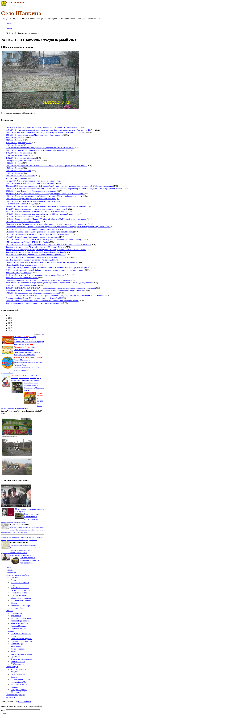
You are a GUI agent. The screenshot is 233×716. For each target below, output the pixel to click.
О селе (13, 580)
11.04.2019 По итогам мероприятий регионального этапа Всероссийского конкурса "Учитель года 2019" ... (50, 129)
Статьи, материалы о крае (21, 654)
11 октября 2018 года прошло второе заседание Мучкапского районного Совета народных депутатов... (48, 267)
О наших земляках (18, 595)
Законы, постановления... (21, 659)
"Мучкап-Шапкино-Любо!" (22, 360)
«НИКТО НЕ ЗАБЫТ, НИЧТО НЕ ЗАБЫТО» (20, 588)
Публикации (11, 572)
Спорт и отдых (12, 666)
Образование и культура (21, 597)
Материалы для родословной (17, 644)
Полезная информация (15, 694)
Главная (9, 23)
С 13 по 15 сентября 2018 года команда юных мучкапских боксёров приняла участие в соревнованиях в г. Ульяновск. (55, 295)
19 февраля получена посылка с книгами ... (24, 160)
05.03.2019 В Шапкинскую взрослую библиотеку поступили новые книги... (37, 150)
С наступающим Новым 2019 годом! (21, 203)
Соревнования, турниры (21, 679)
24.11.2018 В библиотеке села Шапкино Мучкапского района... (32, 229)
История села (16, 613)
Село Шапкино (24, 701)
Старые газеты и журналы (21, 638)
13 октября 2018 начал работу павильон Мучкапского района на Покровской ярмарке (41, 262)
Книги (13, 651)
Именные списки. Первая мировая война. (21, 606)
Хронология (16, 615)
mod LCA (41, 334)
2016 (9, 325)
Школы (14, 603)
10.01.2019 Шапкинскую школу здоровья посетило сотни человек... (34, 201)
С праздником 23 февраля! (17, 155)
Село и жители (12, 577)
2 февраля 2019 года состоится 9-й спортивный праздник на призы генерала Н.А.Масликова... (45, 193)
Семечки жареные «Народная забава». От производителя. (29, 560)
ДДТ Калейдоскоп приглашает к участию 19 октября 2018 (30, 259)
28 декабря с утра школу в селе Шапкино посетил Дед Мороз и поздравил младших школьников (46, 206)
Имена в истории (18, 648)
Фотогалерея (11, 697)
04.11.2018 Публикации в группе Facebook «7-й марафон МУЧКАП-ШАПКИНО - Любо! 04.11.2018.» (48, 244)
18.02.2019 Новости (14, 163)
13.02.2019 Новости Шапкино (18, 170)
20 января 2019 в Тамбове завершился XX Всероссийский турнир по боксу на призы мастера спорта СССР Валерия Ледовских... (59, 186)
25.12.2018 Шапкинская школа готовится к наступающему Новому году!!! (36, 208)
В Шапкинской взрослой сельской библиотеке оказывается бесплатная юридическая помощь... (45, 270)
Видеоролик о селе (32, 515)
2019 (9, 318)
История (9, 610)
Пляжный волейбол (19, 682)
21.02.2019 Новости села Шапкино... (21, 158)
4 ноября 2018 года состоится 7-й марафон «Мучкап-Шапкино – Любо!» (36, 252)
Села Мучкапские (18, 628)
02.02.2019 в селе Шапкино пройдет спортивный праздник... (31, 191)
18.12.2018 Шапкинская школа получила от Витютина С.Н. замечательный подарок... (41, 214)
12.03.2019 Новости (14, 145)
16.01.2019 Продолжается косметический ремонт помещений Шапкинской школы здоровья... (44, 196)
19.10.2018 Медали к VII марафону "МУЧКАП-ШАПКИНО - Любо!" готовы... (38, 257)
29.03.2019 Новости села (16, 137)
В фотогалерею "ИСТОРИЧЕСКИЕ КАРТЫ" (14, 553)
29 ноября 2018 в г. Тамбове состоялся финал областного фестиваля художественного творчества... (47, 224)
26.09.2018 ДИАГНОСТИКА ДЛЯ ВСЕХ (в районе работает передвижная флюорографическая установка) (50, 287)
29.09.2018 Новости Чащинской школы (22, 277)
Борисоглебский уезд (19, 623)
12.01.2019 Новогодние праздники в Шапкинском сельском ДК (32, 198)
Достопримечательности (21, 600)
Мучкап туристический (15, 178)
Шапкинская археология (21, 618)
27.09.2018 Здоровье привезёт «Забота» (22, 285)
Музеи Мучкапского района (17, 575)
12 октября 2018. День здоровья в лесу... (22, 265)
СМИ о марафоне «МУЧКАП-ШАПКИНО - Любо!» (27, 242)
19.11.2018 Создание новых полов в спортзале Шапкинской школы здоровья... (38, 234)
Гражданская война (19, 592)
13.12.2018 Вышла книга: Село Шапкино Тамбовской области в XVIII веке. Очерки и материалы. (46, 219)
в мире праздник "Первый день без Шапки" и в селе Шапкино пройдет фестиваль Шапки (29, 340)
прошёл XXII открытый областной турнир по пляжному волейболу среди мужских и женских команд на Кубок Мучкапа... (26, 377)
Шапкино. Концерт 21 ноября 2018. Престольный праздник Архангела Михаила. (39, 231)
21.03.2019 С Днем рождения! (18, 142)
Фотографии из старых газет (22, 555)
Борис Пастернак (18, 661)
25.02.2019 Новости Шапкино (18, 152)
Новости (9, 28)
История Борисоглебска (20, 620)
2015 (9, 328)
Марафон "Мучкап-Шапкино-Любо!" (19, 690)
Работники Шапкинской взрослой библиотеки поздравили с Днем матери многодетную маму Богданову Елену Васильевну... (58, 226)
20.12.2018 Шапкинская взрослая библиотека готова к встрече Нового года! (37, 211)
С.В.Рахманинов (18, 664)
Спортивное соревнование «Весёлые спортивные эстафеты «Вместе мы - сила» (39, 280)
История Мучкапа (18, 626)
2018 (9, 320)
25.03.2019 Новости (14, 140)
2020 (9, 315)
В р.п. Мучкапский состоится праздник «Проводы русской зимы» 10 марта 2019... (40, 147)
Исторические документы (21, 641)
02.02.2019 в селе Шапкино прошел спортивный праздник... (31, 183)
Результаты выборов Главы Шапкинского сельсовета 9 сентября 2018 (34, 298)
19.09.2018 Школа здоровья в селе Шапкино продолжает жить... (32, 293)
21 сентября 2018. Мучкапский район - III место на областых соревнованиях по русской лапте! (45, 290)
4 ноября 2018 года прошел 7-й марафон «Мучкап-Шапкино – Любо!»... (35, 247)
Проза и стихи (17, 656)
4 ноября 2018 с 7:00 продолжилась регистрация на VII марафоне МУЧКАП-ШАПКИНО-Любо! (46, 249)
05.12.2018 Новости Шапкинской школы (23, 221)
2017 (9, 323)
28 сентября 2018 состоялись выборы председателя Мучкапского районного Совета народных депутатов (49, 282)
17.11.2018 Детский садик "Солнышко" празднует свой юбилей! (32, 237)
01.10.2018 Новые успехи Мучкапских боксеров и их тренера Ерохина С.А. (37, 275)
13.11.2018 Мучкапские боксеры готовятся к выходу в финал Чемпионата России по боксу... (44, 239)
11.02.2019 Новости (14, 173)
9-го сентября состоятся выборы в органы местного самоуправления (34, 303)
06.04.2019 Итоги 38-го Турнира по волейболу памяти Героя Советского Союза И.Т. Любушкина (46, 132)
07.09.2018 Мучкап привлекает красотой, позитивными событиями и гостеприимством (42, 300)
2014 (9, 330)
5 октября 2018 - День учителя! (18, 272)
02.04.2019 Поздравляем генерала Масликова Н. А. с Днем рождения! (35, 135)
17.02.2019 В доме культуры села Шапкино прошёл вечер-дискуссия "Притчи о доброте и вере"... (46, 165)
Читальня (10, 631)
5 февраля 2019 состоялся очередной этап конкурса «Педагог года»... (34, 180)
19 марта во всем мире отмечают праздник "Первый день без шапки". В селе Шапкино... (43, 127)
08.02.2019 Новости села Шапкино (20, 175)
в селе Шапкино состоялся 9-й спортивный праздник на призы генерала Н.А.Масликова (27, 351)
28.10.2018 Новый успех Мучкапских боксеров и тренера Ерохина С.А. (35, 254)
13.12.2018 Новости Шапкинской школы (23, 216)
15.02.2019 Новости (14, 168)
